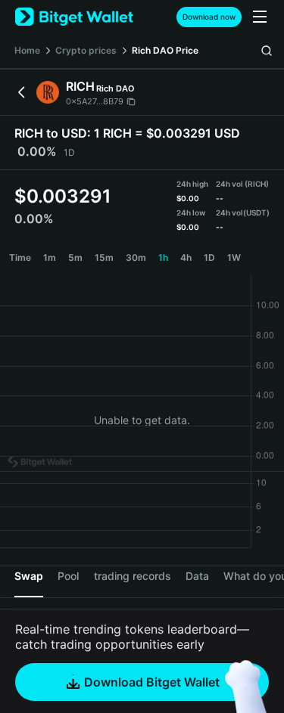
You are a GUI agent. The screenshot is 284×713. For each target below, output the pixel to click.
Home (27, 50)
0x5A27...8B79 (94, 101)
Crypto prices (86, 50)
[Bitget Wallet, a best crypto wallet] (74, 17)
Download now (209, 16)
